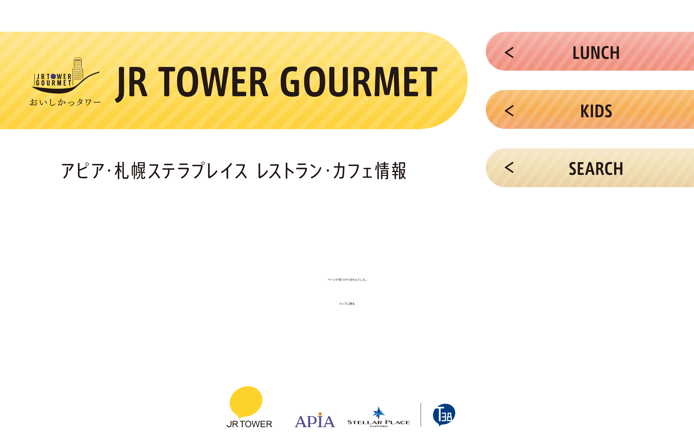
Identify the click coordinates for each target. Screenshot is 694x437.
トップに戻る (347, 303)
